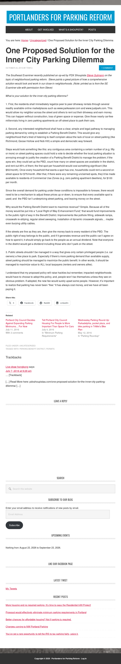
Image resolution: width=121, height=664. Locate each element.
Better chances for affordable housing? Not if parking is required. (38, 619)
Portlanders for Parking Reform (60, 17)
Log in (83, 658)
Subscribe (14, 525)
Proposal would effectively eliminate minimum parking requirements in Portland (46, 612)
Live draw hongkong (17, 367)
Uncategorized (27, 345)
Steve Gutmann (95, 75)
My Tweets (11, 588)
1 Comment (107, 67)
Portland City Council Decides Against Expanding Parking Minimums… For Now (20, 323)
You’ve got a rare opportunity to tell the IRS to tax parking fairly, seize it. (42, 633)
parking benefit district (32, 348)
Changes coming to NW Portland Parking (27, 626)
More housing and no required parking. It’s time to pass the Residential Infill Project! (48, 605)
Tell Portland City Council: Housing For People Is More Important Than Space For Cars (58, 323)
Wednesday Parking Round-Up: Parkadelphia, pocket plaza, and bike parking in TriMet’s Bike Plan (94, 324)
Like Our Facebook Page (60, 564)
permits (50, 348)
